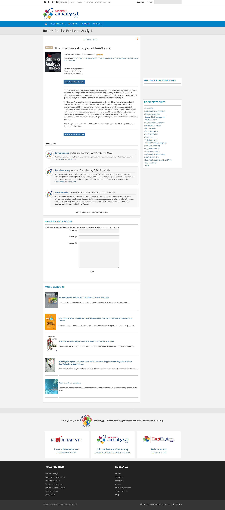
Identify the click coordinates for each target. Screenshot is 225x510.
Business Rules (151, 163)
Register (140, 2)
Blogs (72, 2)
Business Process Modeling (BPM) (158, 160)
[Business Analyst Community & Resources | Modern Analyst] (61, 13)
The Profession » (57, 24)
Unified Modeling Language (124, 58)
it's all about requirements (67, 452)
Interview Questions (103, 2)
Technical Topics (151, 131)
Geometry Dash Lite (68, 159)
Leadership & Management (155, 117)
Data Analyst (50, 494)
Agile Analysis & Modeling (155, 154)
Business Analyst (52, 473)
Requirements (150, 128)
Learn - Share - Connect (66, 449)
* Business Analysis (90, 58)
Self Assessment (121, 491)
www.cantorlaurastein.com (65, 181)
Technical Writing (151, 134)
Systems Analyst (52, 491)
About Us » (96, 24)
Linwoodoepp (62, 152)
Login (150, 2)
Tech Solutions (158, 449)
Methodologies (151, 120)
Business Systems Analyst (55, 487)
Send (92, 271)
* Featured (77, 58)
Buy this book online (74, 82)
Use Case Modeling (152, 145)
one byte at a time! (158, 452)
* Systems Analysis (105, 58)
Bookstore (119, 480)
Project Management (153, 125)
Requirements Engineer (55, 484)
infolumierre (61, 192)
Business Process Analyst (55, 477)
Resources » (73, 24)
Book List (87, 39)
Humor (79, 2)
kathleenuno (62, 170)
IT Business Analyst (53, 480)
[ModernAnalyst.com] (112, 439)
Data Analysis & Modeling (155, 111)
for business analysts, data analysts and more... (113, 452)
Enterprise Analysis (152, 114)
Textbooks (149, 137)
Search (95, 39)
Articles (64, 2)
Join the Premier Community (112, 449)
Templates (89, 2)
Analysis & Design (152, 157)
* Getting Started (151, 140)
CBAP (147, 166)
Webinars (85, 24)
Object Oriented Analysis (154, 122)
